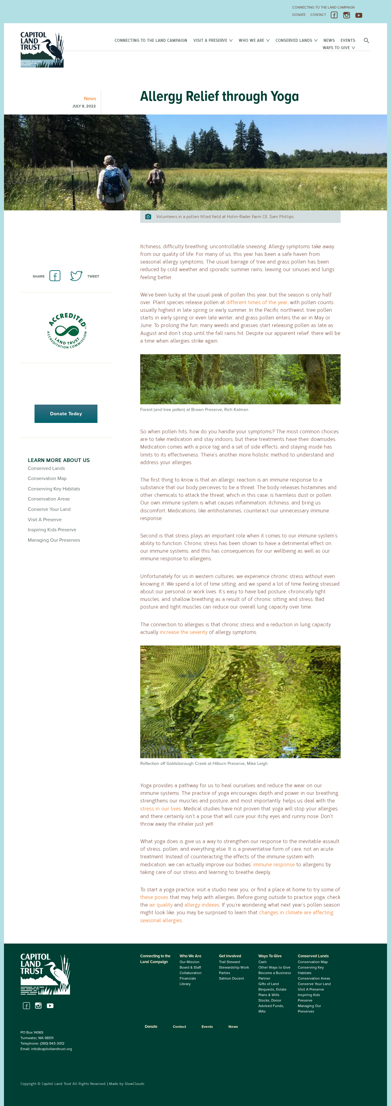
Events (348, 40)
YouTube (359, 15)
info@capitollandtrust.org (51, 1049)
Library (185, 984)
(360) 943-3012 (52, 1043)
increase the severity (183, 631)
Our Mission (189, 962)
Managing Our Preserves (54, 540)
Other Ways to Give (274, 967)
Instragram (38, 1005)
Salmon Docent (231, 978)
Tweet (93, 276)
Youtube (50, 1005)
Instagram (346, 15)
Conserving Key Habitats (54, 489)
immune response (274, 864)
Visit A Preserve (210, 40)
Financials (188, 978)
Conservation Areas (49, 499)
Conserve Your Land (49, 509)
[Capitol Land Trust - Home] (42, 67)
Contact (318, 15)
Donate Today (66, 414)
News (329, 40)
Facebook (334, 15)
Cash (262, 962)
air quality (161, 904)
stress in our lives (160, 808)
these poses (154, 896)
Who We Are (251, 40)
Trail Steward (229, 962)
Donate (298, 15)
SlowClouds (134, 1083)
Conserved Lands (294, 40)
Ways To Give (336, 47)
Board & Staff (190, 967)
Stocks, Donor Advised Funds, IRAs (271, 1005)
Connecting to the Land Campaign (323, 7)
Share (39, 276)
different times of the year (256, 302)
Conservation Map (47, 478)
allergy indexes (202, 904)
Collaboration (191, 973)
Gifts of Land (268, 984)
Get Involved (230, 956)
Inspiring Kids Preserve (52, 530)
